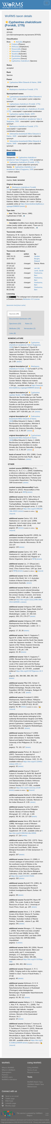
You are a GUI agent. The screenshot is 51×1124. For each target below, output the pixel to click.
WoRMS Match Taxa (35, 1082)
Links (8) (12, 333)
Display (10, 154)
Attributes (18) (14, 328)
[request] (12, 514)
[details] (22, 206)
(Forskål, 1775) (24, 104)
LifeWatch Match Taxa (35, 1084)
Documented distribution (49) (20, 319)
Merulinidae (16, 56)
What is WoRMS (8, 1068)
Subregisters (6, 1072)
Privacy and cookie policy (41, 1122)
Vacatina (15, 54)
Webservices (32, 1087)
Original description (15, 184)
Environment (12, 177)
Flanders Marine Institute (41, 1120)
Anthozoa (15, 47)
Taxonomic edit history (16, 251)
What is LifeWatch (8, 1070)
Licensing (11, 294)
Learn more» (47, 1114)
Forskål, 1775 (23, 89)
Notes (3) (28, 323)
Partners (5, 1075)
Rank (9, 72)
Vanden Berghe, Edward (37, 258)
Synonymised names (15, 94)
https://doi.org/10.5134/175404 (22, 876)
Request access (33, 1072)
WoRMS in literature (9, 1079)
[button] (7, 22)
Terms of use (32, 1070)
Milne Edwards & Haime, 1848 (25, 82)
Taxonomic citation (14, 232)
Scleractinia (16, 51)
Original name (12, 86)
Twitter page (10, 1098)
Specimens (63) (15, 323)
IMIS (24, 492)
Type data (11, 210)
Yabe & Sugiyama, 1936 (25, 345)
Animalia (19, 42)
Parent (9, 79)
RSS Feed (9, 1101)
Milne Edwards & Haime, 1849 (24, 418)
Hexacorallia (16, 49)
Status (9, 65)
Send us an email (11, 1096)
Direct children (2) (14, 150)
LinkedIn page (10, 1103)
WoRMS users (7, 1077)
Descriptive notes (14, 220)
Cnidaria (15, 44)
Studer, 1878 (22, 114)
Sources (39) (14, 314)
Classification (12, 39)
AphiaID (10, 29)
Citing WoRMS (32, 1068)
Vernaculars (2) (29, 328)
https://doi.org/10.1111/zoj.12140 (28, 788)
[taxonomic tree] (12, 305)
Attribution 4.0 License (31, 299)
